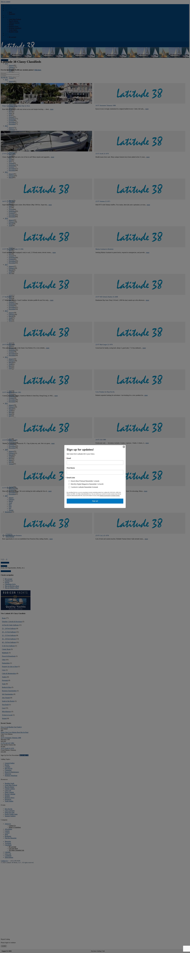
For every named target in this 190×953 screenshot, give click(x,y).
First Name (71, 468)
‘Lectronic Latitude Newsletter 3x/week (84, 487)
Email (69, 458)
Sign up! (95, 501)
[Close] (124, 447)
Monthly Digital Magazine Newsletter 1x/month (87, 484)
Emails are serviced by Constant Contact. (110, 495)
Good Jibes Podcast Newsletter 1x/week (85, 481)
